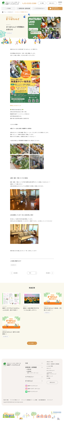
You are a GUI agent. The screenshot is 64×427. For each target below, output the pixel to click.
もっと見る (31, 343)
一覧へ (30, 272)
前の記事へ (16, 273)
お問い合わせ (51, 3)
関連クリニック (50, 376)
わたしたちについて (50, 370)
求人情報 (42, 3)
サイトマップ (49, 399)
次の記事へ (48, 273)
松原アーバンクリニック (32, 385)
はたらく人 (49, 368)
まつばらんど (10, 12)
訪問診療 (29, 369)
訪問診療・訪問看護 (31, 367)
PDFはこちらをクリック (15, 105)
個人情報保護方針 (42, 399)
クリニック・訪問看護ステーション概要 (29, 399)
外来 (26, 363)
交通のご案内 (6, 399)
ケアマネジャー (29, 377)
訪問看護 (32, 372)
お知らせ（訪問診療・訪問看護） (53, 363)
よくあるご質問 (50, 366)
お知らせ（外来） (50, 361)
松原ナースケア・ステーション (34, 388)
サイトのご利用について (15, 399)
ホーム (4, 12)
